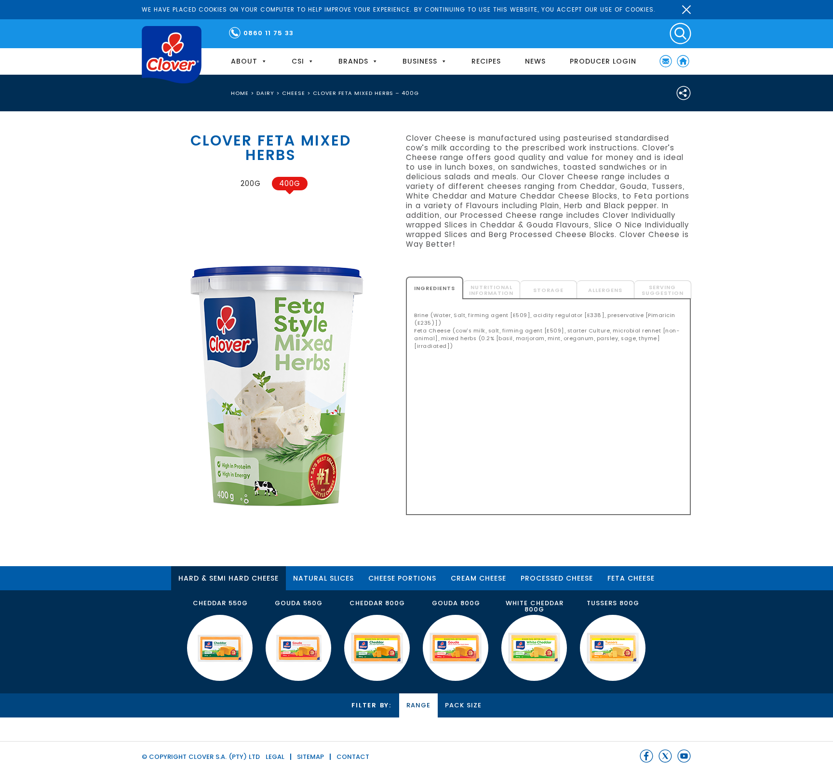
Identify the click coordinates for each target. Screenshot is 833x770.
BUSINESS (420, 61)
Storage (548, 290)
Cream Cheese (478, 578)
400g (289, 183)
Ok (686, 9)
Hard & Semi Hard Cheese (228, 578)
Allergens (605, 290)
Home (683, 61)
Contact (352, 757)
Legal (275, 757)
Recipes (486, 61)
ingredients (434, 288)
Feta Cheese (631, 578)
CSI (298, 61)
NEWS (535, 61)
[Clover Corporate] (172, 54)
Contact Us (665, 61)
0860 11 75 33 (268, 33)
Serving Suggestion (663, 290)
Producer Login (603, 61)
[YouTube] (684, 756)
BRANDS (353, 61)
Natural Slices (323, 578)
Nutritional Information (491, 290)
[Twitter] (665, 756)
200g (251, 183)
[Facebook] (646, 756)
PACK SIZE (463, 705)
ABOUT (244, 61)
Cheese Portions (402, 578)
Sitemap (310, 757)
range (418, 705)
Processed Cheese (557, 578)
